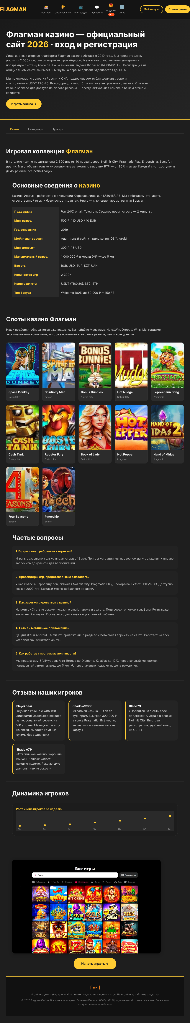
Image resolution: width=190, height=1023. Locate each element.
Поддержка (97, 9)
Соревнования (63, 9)
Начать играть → (95, 964)
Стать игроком (177, 9)
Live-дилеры (35, 129)
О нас (122, 9)
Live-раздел (80, 9)
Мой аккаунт (151, 9)
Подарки (111, 9)
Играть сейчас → (23, 104)
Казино (14, 129)
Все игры (46, 9)
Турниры (58, 129)
